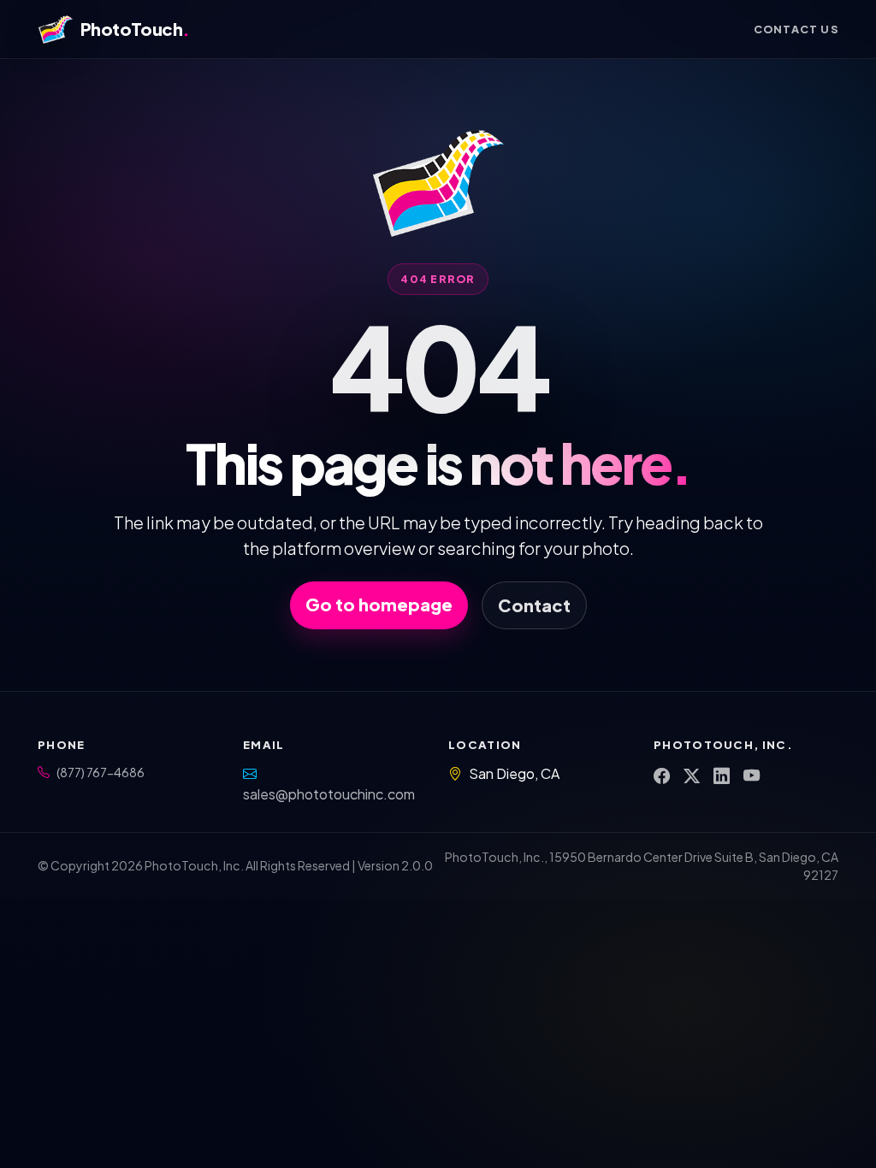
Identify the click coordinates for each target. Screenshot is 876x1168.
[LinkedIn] (721, 776)
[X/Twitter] (692, 776)
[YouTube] (751, 776)
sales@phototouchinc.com (329, 794)
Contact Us (796, 29)
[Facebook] (662, 776)
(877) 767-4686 (100, 772)
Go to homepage (379, 604)
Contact (534, 605)
